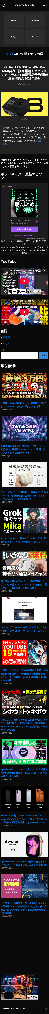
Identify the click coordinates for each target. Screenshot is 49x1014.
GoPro (24, 119)
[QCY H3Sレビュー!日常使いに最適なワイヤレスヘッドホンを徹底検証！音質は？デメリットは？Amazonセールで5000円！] (24, 474)
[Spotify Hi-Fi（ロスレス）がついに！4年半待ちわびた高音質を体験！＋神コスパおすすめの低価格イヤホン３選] (24, 751)
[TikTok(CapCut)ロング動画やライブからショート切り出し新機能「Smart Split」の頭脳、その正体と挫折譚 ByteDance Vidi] (24, 428)
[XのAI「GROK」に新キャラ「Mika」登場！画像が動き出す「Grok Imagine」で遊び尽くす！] (24, 520)
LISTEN (28, 250)
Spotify (36, 247)
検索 (3, 350)
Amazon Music (8, 247)
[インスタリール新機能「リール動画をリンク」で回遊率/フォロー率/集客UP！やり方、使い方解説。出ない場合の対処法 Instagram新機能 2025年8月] (24, 886)
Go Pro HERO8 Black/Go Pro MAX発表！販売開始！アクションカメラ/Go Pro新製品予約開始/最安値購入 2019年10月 (24, 72)
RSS (24, 253)
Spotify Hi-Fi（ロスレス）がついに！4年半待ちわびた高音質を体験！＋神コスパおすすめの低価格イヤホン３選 (24, 772)
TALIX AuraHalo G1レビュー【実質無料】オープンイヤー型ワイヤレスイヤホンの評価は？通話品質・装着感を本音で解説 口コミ (24, 584)
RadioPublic (39, 250)
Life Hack (35, 37)
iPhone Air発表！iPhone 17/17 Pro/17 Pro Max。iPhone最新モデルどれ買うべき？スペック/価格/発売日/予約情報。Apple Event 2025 (24, 819)
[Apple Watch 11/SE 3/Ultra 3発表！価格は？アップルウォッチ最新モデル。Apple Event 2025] (24, 844)
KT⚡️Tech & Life (24, 5)
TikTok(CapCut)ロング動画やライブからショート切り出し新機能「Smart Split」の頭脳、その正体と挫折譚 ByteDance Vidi (24, 449)
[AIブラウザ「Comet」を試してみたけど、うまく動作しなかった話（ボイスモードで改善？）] (24, 610)
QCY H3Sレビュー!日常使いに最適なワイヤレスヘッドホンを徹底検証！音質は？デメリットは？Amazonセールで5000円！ (24, 495)
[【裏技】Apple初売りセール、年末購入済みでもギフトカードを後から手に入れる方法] (24, 385)
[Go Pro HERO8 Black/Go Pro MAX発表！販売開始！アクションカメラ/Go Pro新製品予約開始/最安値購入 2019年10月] (24, 104)
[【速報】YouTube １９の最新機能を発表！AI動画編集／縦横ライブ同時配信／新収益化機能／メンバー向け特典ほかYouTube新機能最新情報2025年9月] (24, 652)
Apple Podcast (24, 247)
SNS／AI (13, 20)
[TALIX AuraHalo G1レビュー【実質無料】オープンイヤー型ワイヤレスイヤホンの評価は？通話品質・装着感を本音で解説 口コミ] (24, 563)
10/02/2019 (26, 84)
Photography (35, 20)
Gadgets (13, 37)
